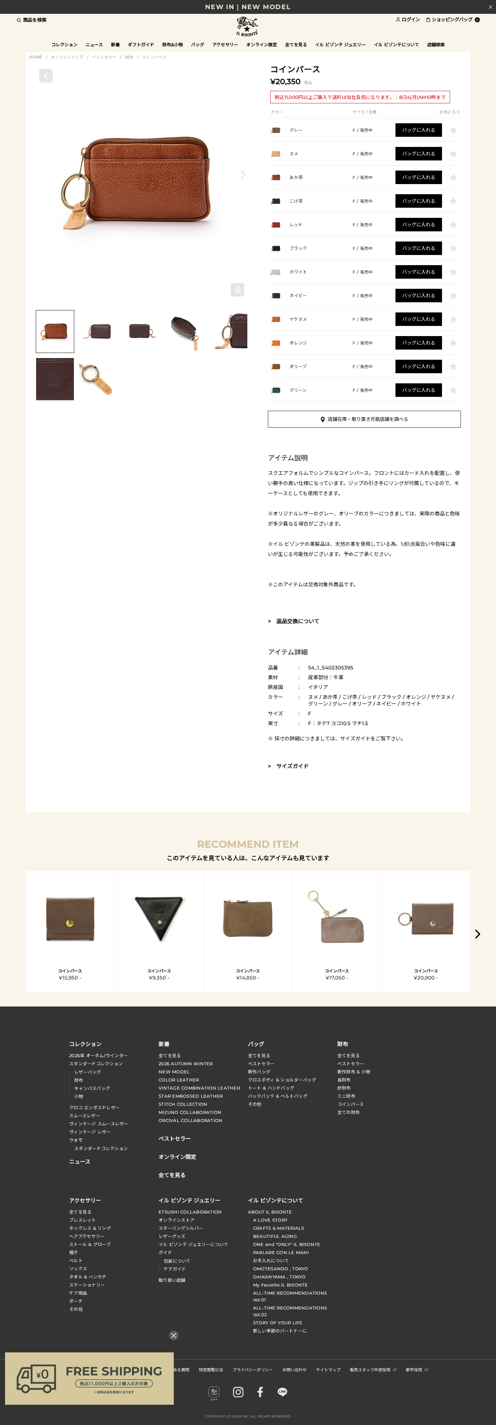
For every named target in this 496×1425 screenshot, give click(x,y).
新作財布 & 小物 (353, 1071)
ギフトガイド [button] (141, 44)
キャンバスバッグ (92, 1088)
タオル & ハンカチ (88, 1276)
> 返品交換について (294, 621)
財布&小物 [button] (172, 44)
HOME (35, 56)
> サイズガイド (288, 766)
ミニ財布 (346, 1096)
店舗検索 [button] (436, 44)
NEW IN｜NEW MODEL (248, 7)
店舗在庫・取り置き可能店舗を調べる (368, 419)
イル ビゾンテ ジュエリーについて (193, 1244)
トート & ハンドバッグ (271, 1088)
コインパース (154, 56)
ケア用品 (78, 1293)
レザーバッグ (87, 1072)
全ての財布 (348, 1112)
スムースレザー (84, 1115)
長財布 (344, 1080)
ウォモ (76, 1140)
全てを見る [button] (296, 44)
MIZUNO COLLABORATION (190, 1112)
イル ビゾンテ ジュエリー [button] (340, 44)
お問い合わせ (294, 1369)
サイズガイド (355, 738)
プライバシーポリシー (252, 1369)
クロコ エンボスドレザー (94, 1107)
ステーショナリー (87, 1285)
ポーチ (76, 1301)
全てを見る (170, 1055)
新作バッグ (259, 1071)
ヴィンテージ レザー (90, 1132)
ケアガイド (175, 1269)
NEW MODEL (174, 1071)
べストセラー (350, 1063)
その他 (254, 1104)
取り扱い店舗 (172, 1280)
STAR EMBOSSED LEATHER (191, 1096)
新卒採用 (414, 1369)
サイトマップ (328, 1369)
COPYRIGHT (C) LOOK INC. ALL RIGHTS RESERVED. (248, 1416)
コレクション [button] (64, 44)
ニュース (94, 44)
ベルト (76, 1260)
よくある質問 (177, 1369)
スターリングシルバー (181, 1228)
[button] (243, 174)
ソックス (78, 1268)
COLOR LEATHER (179, 1080)
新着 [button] (115, 44)
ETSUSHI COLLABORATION (190, 1212)
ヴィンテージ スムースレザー (99, 1123)
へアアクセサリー (87, 1236)
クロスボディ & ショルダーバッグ (282, 1080)
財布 (129, 56)
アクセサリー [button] (225, 44)
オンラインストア (67, 56)
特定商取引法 (211, 1369)
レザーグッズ (172, 1236)
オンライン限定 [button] (261, 44)
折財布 (344, 1088)
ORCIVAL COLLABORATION (190, 1120)
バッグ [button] (197, 44)
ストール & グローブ (90, 1244)
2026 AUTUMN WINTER (186, 1063)
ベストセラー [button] (175, 1138)
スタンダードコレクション (96, 1063)
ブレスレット (82, 1220)
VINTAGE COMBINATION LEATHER (199, 1088)
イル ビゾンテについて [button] (396, 44)
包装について (177, 1261)
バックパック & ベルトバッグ (277, 1096)
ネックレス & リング (90, 1228)
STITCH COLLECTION (183, 1104)
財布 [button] (342, 1043)
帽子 (73, 1252)
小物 (78, 1096)
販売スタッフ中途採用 (370, 1369)
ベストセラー (104, 56)
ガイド (165, 1252)
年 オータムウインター (98, 1055)
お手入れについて (271, 1260)
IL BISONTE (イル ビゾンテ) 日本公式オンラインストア (248, 27)
